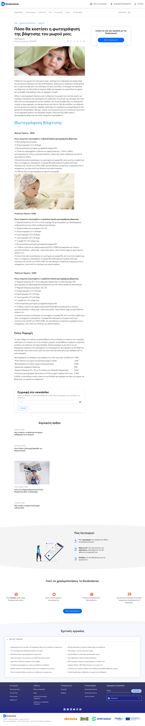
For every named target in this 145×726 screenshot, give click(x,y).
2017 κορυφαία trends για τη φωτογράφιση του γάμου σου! (86, 661)
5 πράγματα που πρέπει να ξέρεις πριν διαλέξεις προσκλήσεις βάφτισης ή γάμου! (93, 668)
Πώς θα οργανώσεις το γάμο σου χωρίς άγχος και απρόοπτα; (86, 647)
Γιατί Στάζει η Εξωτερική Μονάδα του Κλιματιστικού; (31, 445)
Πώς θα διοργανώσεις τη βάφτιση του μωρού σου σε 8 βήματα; (87, 672)
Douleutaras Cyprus (91, 693)
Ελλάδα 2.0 (13, 700)
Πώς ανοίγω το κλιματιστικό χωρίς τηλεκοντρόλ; (29, 503)
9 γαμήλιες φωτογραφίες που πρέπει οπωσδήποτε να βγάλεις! (30, 665)
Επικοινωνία (13, 696)
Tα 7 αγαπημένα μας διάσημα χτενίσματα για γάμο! (27, 651)
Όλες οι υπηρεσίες (39, 689)
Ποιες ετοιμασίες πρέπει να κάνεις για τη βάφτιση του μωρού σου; (31, 672)
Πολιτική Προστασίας (23, 721)
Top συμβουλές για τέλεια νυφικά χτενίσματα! (82, 658)
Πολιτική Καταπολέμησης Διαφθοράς (41, 721)
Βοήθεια (63, 693)
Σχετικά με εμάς (15, 689)
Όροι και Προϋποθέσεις (9, 721)
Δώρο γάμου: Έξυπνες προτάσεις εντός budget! (25, 661)
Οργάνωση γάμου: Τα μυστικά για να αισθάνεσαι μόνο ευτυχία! (30, 658)
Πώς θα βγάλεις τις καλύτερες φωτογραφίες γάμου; (84, 654)
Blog (35, 693)
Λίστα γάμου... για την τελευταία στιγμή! (80, 651)
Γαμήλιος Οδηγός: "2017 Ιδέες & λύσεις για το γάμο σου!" (85, 665)
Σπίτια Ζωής (13, 693)
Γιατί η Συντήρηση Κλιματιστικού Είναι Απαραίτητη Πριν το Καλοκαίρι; (30, 462)
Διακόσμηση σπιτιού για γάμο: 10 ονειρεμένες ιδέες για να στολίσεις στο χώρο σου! (36, 647)
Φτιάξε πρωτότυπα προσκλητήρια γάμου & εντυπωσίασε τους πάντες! (33, 668)
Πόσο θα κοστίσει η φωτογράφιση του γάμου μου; (26, 654)
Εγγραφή (64, 689)
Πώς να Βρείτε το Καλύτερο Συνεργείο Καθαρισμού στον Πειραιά (30, 430)
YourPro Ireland (89, 696)
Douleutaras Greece (91, 689)
